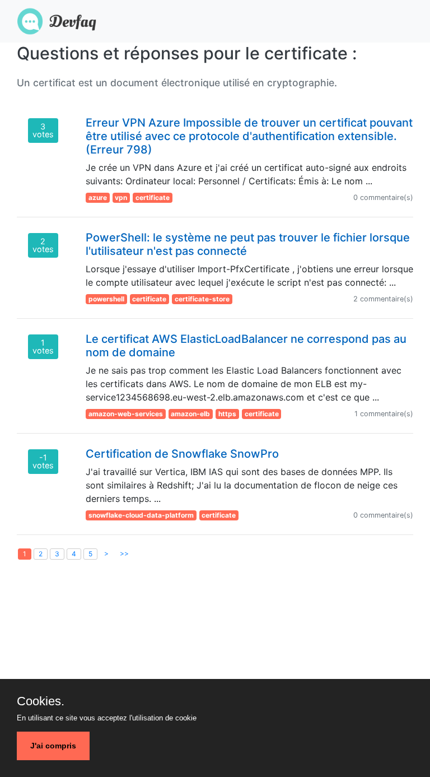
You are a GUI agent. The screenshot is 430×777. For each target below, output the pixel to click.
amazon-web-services (125, 414)
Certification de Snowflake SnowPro (182, 453)
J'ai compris (53, 745)
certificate (152, 197)
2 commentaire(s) (383, 299)
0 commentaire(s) (383, 197)
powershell (106, 299)
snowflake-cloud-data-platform (141, 515)
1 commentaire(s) (383, 414)
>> (124, 553)
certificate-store (202, 299)
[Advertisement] (215, 665)
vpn (121, 197)
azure (97, 197)
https (227, 414)
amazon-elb (190, 414)
